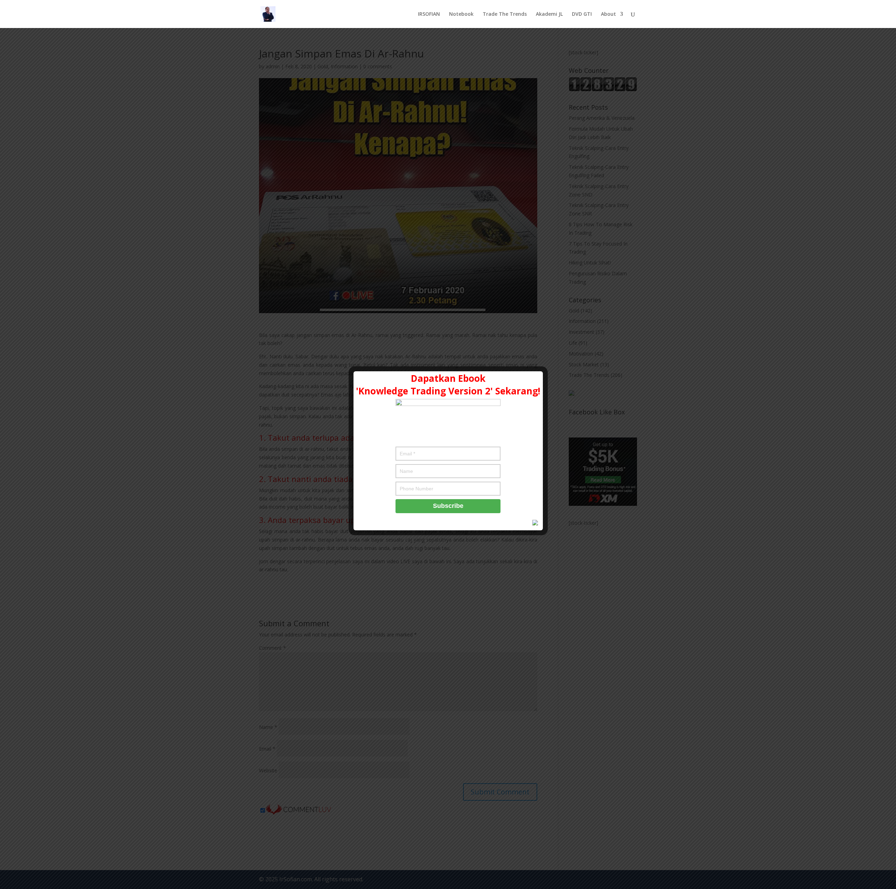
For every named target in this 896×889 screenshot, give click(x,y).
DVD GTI (582, 14)
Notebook (461, 14)
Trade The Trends (505, 14)
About (608, 14)
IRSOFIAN (429, 14)
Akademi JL (549, 14)
